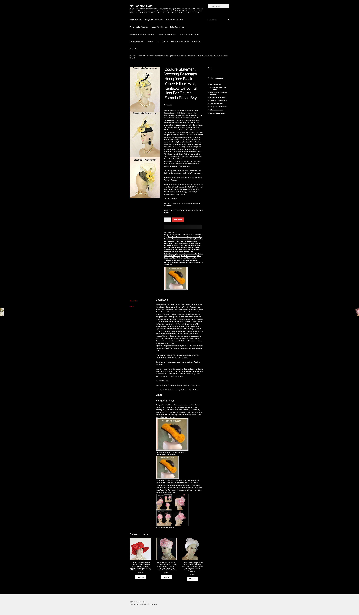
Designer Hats (191, 241)
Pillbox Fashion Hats (177, 27)
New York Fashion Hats (188, 256)
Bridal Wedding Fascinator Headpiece (142, 34)
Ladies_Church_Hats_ (171, 252)
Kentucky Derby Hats (137, 41)
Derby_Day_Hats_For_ (179, 241)
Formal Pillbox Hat (195, 243)
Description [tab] (133, 301)
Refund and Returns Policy (180, 41)
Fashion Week (183, 243)
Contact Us (133, 49)
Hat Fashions (172, 247)
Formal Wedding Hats (171, 245)
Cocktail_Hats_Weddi (187, 239)
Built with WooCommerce (148, 604)
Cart (157, 41)
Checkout (150, 41)
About (164, 41)
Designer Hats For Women (174, 20)
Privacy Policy (134, 604)
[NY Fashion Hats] (176, 278)
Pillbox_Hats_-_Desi (178, 260)
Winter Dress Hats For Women (189, 34)
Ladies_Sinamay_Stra (171, 254)
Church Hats (176, 239)
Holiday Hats (196, 249)
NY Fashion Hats (141, 6)
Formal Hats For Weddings (139, 27)
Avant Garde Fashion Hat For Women (180, 237)
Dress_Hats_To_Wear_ (171, 243)
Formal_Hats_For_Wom (186, 245)
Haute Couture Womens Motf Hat (180, 249)
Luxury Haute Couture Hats (154, 20)
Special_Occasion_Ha (196, 262)
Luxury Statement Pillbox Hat (188, 254)
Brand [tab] (132, 306)
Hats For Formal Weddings (185, 247)
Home (134, 56)
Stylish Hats (168, 264)
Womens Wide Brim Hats (159, 27)
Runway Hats (168, 262)
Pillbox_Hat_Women (191, 260)
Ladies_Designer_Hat (186, 252)
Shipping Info (196, 41)
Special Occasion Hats (181, 262)
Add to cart (178, 220)
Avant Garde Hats (136, 20)
